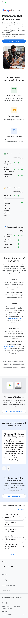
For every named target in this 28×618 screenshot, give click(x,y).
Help (5, 611)
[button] (14, 516)
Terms (10, 608)
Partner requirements (15, 318)
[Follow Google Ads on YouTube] (12, 566)
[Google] (5, 603)
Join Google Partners (14, 496)
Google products (17, 606)
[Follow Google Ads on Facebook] (16, 566)
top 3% (6, 348)
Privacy (4, 608)
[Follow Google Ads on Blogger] (4, 566)
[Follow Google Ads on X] (8, 566)
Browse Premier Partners (14, 411)
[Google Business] (5, 2)
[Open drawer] (2, 2)
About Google (6, 606)
